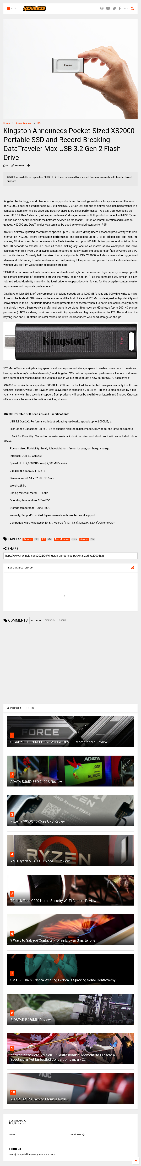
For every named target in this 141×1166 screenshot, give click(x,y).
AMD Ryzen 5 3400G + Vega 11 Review (40, 861)
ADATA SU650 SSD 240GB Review (36, 782)
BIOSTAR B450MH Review (30, 1020)
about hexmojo (77, 1134)
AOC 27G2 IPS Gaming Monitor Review (39, 1099)
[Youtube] (108, 8)
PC (39, 123)
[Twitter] (114, 8)
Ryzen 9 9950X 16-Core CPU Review (38, 821)
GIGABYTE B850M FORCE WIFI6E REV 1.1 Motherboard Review (58, 742)
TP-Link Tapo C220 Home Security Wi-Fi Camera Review (53, 901)
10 (13, 1092)
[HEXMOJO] (34, 9)
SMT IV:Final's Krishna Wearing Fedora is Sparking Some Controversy (62, 980)
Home (6, 123)
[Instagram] (102, 8)
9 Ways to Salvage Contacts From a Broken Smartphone (52, 940)
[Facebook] (120, 8)
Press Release (23, 123)
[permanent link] (28, 165)
